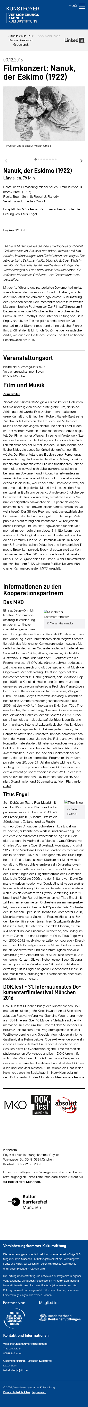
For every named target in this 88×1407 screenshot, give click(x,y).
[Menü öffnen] (78, 6)
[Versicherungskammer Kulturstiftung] (44, 14)
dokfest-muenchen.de (67, 1077)
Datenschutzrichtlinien (16, 1392)
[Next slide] (81, 161)
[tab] (35, 159)
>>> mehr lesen (49, 36)
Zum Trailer (11, 394)
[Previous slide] (6, 161)
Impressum (39, 1392)
